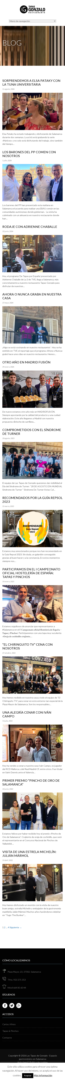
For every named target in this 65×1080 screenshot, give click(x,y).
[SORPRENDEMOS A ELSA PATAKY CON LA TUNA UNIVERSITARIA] (32, 128)
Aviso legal (22, 1062)
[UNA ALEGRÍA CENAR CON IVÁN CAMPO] (32, 760)
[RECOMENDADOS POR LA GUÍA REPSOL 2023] (32, 545)
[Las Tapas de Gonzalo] (32, 10)
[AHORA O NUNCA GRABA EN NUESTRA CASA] (32, 341)
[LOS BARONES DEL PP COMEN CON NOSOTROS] (32, 199)
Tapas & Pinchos (10, 1031)
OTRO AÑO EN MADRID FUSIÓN (26, 362)
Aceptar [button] (27, 1075)
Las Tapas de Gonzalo (37, 1055)
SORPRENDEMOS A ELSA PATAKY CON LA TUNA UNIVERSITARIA (31, 82)
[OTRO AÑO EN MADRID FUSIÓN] (32, 406)
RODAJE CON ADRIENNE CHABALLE (29, 226)
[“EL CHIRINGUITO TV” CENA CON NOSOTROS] (32, 692)
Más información (43, 1075)
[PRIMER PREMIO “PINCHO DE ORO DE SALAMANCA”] (32, 828)
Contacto (7, 1037)
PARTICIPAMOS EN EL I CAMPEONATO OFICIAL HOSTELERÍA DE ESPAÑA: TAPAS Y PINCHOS (31, 573)
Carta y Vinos (9, 1024)
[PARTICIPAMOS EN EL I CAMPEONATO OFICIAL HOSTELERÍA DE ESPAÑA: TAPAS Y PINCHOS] (32, 620)
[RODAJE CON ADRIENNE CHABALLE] (32, 270)
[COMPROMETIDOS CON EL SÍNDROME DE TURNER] (32, 477)
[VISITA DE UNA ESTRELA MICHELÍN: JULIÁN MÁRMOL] (32, 899)
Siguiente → (16, 927)
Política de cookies (39, 1062)
